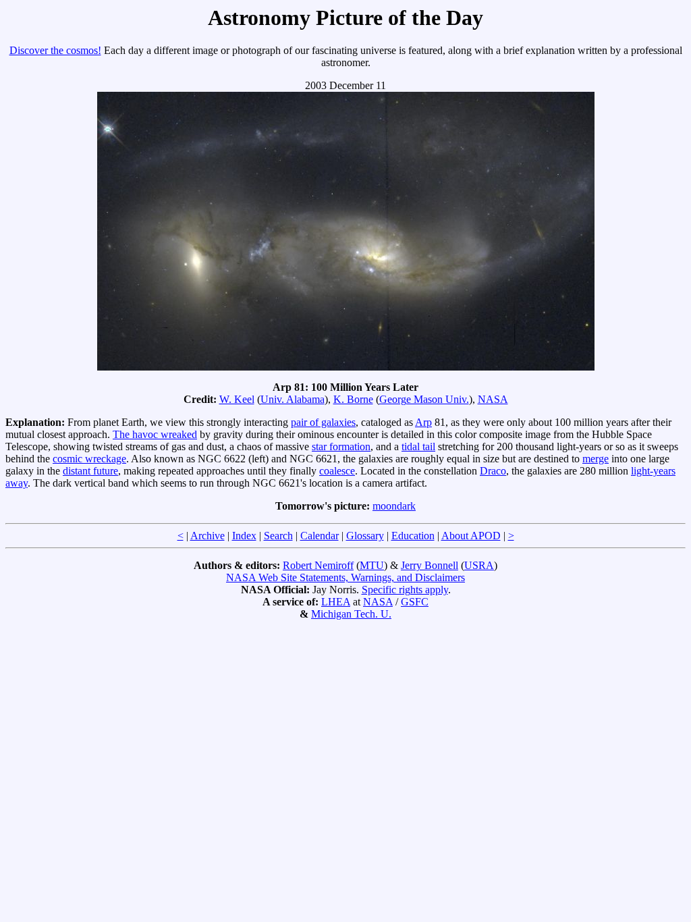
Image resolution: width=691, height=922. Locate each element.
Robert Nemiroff (318, 565)
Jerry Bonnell (429, 565)
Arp (423, 422)
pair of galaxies (323, 422)
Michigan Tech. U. (351, 614)
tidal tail (418, 446)
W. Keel (236, 399)
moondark (394, 506)
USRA (479, 565)
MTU (372, 565)
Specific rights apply (405, 589)
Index (244, 535)
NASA (493, 399)
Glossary (365, 535)
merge (595, 458)
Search (278, 535)
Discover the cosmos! (55, 50)
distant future (90, 471)
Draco (493, 471)
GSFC (415, 601)
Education (413, 535)
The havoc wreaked (155, 434)
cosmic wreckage (89, 458)
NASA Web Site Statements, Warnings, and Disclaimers (345, 577)
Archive (207, 535)
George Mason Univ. (424, 399)
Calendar (319, 535)
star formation (341, 446)
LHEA (335, 601)
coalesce (337, 471)
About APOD (471, 535)
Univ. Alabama (292, 399)
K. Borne (353, 399)
